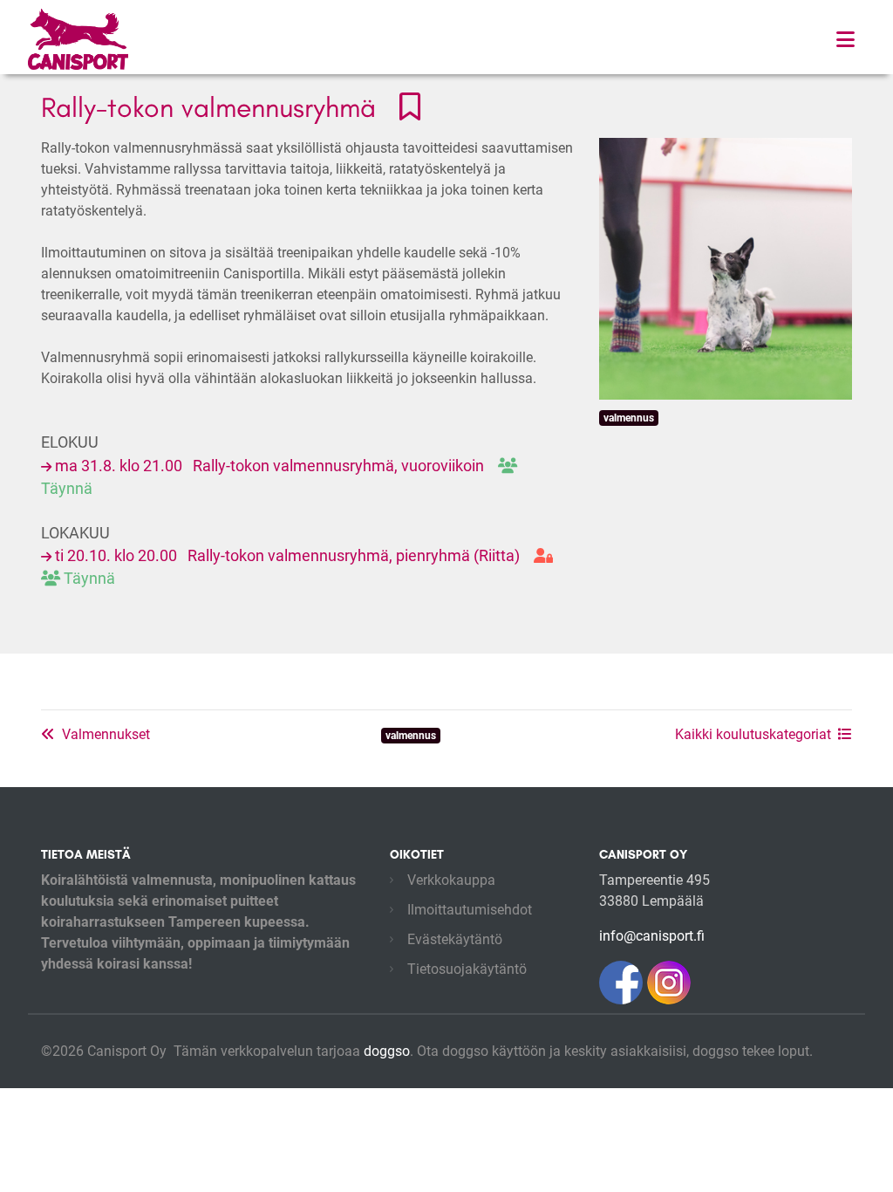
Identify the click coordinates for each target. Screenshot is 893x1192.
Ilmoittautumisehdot (469, 909)
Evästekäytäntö (454, 939)
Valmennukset (106, 734)
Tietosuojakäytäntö (467, 969)
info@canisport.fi (652, 936)
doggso (387, 1051)
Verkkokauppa (451, 880)
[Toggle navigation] (845, 39)
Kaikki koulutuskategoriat (753, 734)
